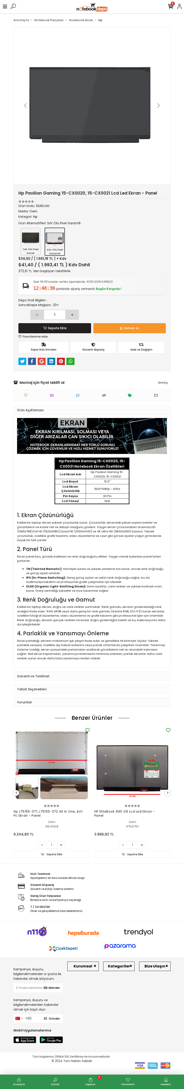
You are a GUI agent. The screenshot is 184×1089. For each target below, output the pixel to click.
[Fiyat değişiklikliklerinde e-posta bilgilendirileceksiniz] (131, 395)
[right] (168, 793)
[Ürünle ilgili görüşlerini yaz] (79, 395)
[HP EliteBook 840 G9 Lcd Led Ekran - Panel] (132, 765)
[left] (16, 793)
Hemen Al (131, 328)
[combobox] (19, 1018)
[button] (25, 105)
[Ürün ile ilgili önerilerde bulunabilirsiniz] (157, 395)
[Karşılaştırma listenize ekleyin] (105, 395)
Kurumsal (83, 966)
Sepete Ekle (57, 328)
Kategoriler (119, 966)
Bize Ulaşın (155, 966)
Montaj (163, 382)
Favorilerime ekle (35, 336)
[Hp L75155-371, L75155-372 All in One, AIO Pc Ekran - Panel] (51, 765)
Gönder (54, 988)
